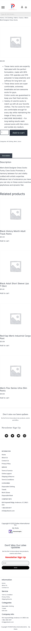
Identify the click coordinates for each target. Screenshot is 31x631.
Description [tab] (6, 155)
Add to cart (18, 132)
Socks (21, 18)
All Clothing (9, 18)
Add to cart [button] (4, 241)
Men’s (16, 18)
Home (2, 18)
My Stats (15, 528)
